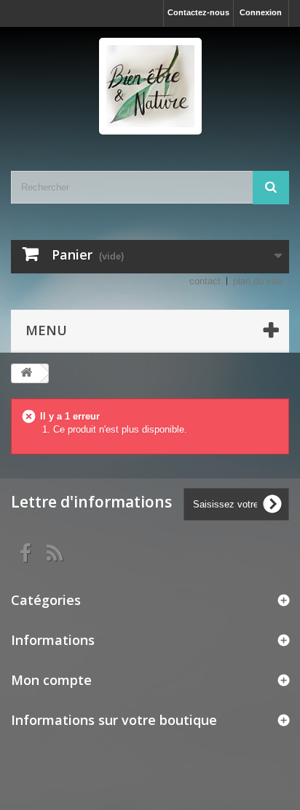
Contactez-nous (198, 12)
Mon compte (51, 680)
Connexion (261, 12)
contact (205, 281)
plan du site (257, 281)
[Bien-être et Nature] (150, 86)
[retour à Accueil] (26, 373)
